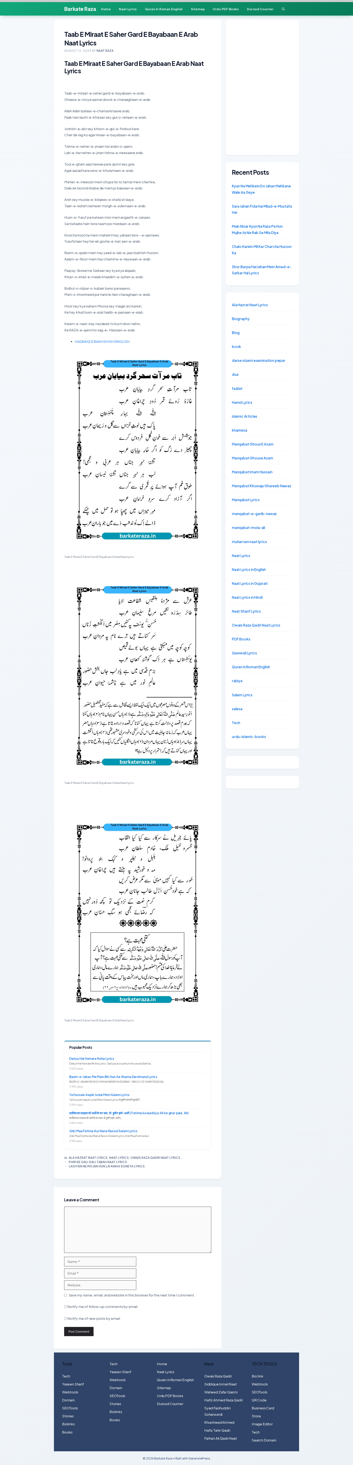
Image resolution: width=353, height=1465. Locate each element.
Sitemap (198, 9)
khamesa (239, 430)
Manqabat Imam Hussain (252, 472)
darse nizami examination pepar (258, 360)
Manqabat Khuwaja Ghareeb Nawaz (261, 486)
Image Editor (262, 1424)
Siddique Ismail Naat (220, 1384)
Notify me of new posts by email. (94, 1318)
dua (235, 374)
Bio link (257, 1376)
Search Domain (264, 1440)
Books (67, 1432)
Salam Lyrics (242, 695)
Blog (236, 332)
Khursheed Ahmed (219, 1422)
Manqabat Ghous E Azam (252, 444)
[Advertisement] (262, 87)
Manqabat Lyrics (245, 499)
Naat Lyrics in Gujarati (250, 583)
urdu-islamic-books (249, 736)
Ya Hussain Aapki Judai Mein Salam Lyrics (99, 1095)
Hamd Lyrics (242, 402)
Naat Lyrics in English (249, 569)
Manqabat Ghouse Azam (252, 458)
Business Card (263, 1408)
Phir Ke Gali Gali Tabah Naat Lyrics (98, 1162)
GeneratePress (199, 1458)
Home (106, 9)
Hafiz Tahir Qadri (217, 1430)
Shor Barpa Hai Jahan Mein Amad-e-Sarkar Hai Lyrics (261, 269)
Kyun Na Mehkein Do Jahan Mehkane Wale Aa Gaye (261, 189)
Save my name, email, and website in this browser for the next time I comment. (132, 1295)
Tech (236, 722)
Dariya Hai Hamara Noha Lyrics (91, 1058)
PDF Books (241, 639)
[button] (283, 9)
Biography (240, 318)
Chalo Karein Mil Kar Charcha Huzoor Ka (262, 249)
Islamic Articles (244, 416)
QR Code (259, 1400)
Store (256, 1416)
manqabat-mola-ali (248, 527)
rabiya (237, 680)
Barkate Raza (80, 9)
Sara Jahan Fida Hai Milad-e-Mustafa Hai (262, 209)
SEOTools (70, 1408)
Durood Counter (260, 9)
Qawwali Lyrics (244, 653)
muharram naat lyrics (249, 541)
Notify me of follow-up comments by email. (102, 1306)
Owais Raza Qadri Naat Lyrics (155, 1157)
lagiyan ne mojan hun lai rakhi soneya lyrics (107, 1166)
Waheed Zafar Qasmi (221, 1392)
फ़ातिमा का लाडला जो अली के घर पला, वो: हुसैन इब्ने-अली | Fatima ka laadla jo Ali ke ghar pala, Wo (129, 1113)
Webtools (70, 1392)
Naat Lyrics (128, 9)
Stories (68, 1416)
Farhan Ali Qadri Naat (220, 1438)
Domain (68, 1400)
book (236, 346)
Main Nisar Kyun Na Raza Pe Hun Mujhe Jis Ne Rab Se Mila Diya (257, 229)
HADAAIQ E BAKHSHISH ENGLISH (102, 341)
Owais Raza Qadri (218, 1376)
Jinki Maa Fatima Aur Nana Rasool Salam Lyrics (103, 1131)
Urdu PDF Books (226, 9)
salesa (237, 709)
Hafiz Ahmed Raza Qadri (223, 1400)
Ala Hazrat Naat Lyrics (88, 1157)
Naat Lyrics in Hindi (247, 597)
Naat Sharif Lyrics (246, 611)
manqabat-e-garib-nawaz (254, 513)
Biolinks (68, 1424)
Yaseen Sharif (73, 1384)
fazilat (237, 388)
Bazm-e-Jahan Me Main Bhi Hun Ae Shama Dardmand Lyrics (113, 1077)
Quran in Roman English (164, 9)
